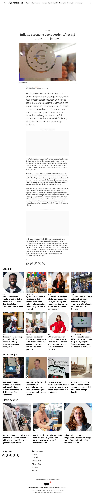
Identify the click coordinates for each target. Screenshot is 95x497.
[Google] (3, 455)
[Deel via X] (39, 263)
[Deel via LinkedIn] (43, 263)
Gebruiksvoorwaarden (60, 487)
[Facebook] (11, 455)
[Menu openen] (5, 3)
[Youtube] (18, 455)
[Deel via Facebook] (35, 263)
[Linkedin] (7, 455)
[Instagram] (14, 455)
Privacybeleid (39, 487)
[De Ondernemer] (16, 3)
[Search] (90, 3)
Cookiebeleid (32, 487)
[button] (49, 487)
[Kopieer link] (27, 263)
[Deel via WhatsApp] (31, 263)
